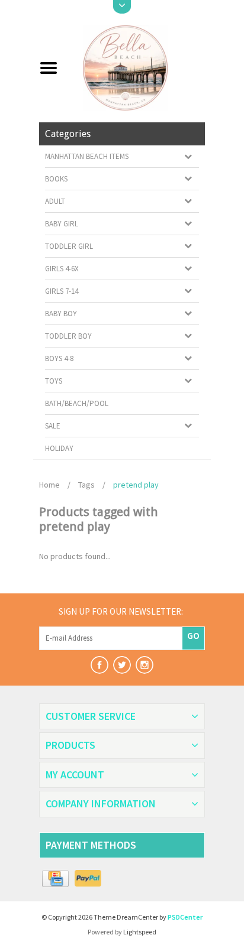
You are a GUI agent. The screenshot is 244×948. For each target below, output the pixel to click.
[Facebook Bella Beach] (99, 665)
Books (56, 179)
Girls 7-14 (61, 291)
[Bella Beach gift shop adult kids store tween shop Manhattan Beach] (136, 66)
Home (49, 484)
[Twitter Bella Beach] (122, 665)
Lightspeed (139, 931)
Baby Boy (61, 314)
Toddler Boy (68, 336)
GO (193, 635)
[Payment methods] (55, 879)
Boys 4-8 (59, 358)
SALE (52, 426)
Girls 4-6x (62, 269)
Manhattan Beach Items (87, 156)
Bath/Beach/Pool (76, 403)
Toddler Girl (69, 246)
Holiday (59, 448)
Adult (55, 201)
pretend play (136, 484)
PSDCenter (185, 917)
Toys (53, 381)
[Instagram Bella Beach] (144, 665)
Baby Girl (61, 224)
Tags (86, 484)
